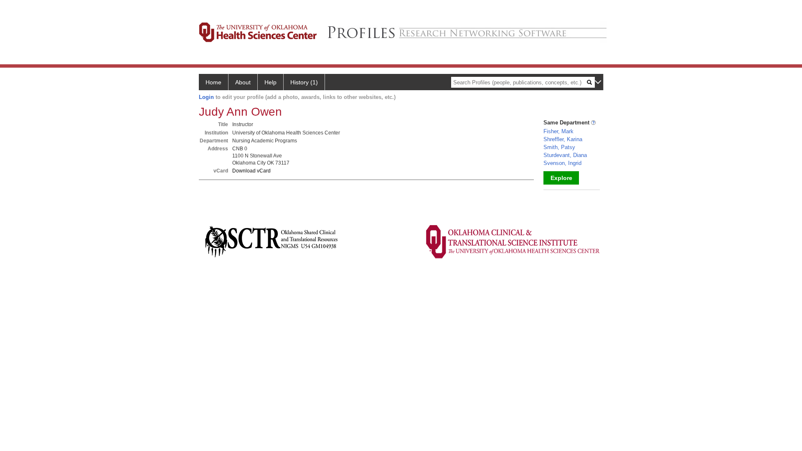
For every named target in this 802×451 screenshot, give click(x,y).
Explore (561, 178)
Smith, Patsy (559, 147)
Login (206, 97)
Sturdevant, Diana (565, 155)
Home (213, 82)
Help (270, 82)
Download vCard (251, 171)
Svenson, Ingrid (562, 163)
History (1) (304, 82)
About (243, 82)
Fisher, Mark (558, 131)
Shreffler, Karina (562, 139)
